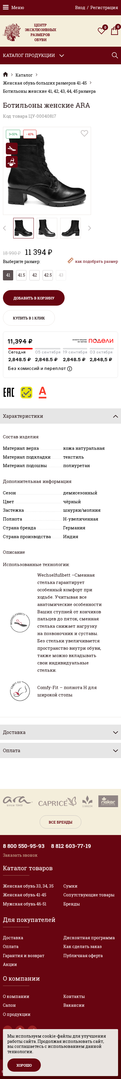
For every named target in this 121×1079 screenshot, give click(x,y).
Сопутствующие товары (89, 895)
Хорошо (24, 1065)
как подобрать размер (96, 261)
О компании (16, 996)
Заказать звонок (20, 855)
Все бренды (60, 822)
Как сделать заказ (82, 946)
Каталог (24, 75)
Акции (10, 964)
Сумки (70, 886)
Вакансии (74, 1005)
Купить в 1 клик (29, 318)
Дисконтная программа (89, 937)
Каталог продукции (29, 55)
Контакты (74, 996)
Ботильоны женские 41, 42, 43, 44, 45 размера (49, 91)
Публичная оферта (83, 955)
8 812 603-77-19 (71, 845)
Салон (9, 1005)
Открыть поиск (115, 55)
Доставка (13, 937)
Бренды (71, 904)
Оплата (11, 946)
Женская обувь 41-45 (24, 895)
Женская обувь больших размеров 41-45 (45, 83)
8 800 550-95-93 (23, 845)
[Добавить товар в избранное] (84, 133)
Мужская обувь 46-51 (24, 904)
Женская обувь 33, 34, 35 (28, 886)
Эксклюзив (5, 74)
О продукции (17, 1014)
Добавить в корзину (34, 298)
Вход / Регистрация (96, 7)
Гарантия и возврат (23, 955)
